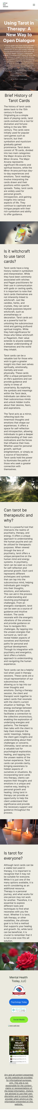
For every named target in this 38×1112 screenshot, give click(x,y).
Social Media (19, 1019)
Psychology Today (19, 1002)
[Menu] (34, 5)
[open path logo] (19, 1028)
